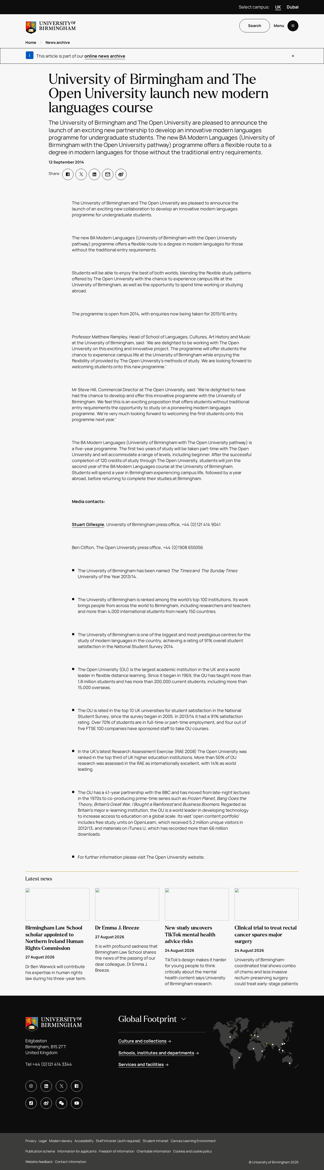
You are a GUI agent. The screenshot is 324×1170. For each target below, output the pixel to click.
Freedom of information (116, 1151)
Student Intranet (155, 1140)
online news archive (104, 56)
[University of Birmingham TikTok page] (31, 1103)
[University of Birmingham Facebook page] (76, 1086)
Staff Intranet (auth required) (118, 1140)
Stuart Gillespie (88, 524)
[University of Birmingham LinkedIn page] (46, 1086)
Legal (43, 1140)
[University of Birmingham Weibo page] (46, 1103)
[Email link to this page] (107, 174)
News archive (58, 42)
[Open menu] (293, 26)
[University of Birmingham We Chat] (61, 1103)
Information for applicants (77, 1151)
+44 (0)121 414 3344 (52, 1064)
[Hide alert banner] (293, 56)
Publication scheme (40, 1151)
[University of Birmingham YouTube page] (76, 1103)
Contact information (70, 1161)
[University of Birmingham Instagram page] (31, 1086)
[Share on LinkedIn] (94, 174)
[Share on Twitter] (81, 174)
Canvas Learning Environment (193, 1140)
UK (278, 7)
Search (254, 25)
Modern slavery (60, 1140)
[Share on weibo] (121, 174)
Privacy (30, 1140)
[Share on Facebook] (68, 174)
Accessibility (83, 1140)
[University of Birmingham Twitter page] (61, 1086)
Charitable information (154, 1151)
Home (30, 42)
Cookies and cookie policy (192, 1151)
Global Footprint (147, 1019)
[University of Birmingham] (50, 25)
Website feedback (39, 1161)
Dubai (293, 7)
